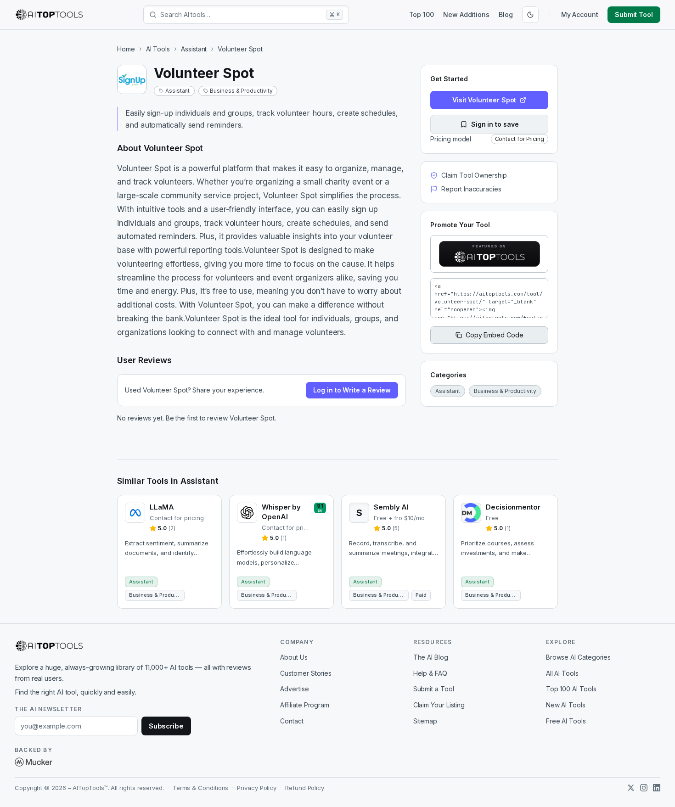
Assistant (194, 49)
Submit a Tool (433, 689)
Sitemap (425, 721)
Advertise (294, 689)
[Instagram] (643, 787)
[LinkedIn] (656, 787)
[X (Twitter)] (631, 787)
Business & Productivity (241, 90)
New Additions (466, 14)
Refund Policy (304, 787)
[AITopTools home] (49, 14)
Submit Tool (634, 14)
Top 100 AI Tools (571, 689)
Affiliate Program (304, 705)
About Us (293, 657)
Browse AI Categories (578, 657)
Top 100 (421, 14)
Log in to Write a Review (352, 390)
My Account (579, 14)
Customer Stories (306, 673)
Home (126, 49)
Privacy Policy (256, 787)
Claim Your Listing (439, 705)
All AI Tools (562, 673)
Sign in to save (495, 124)
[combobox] (241, 14)
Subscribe (166, 726)
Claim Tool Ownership (473, 175)
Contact (291, 721)
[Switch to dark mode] (530, 14)
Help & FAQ (430, 673)
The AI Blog (430, 657)
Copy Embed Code (494, 335)
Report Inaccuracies (471, 189)
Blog (506, 14)
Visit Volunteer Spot (484, 100)
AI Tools (158, 49)
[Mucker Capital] (33, 762)
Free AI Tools (566, 721)
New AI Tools (565, 705)
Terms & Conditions (201, 787)
